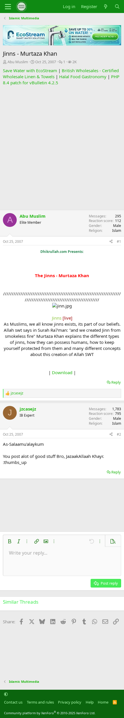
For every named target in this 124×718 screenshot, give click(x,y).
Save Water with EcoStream (30, 70)
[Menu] (8, 6)
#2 (119, 434)
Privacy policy (69, 702)
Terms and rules (40, 702)
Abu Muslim (17, 61)
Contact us (13, 702)
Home (103, 702)
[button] (9, 541)
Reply (116, 382)
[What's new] (105, 6)
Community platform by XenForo (49, 713)
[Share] (111, 241)
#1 (119, 241)
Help (90, 702)
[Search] (117, 6)
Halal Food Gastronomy (82, 76)
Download (62, 372)
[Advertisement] (62, 148)
